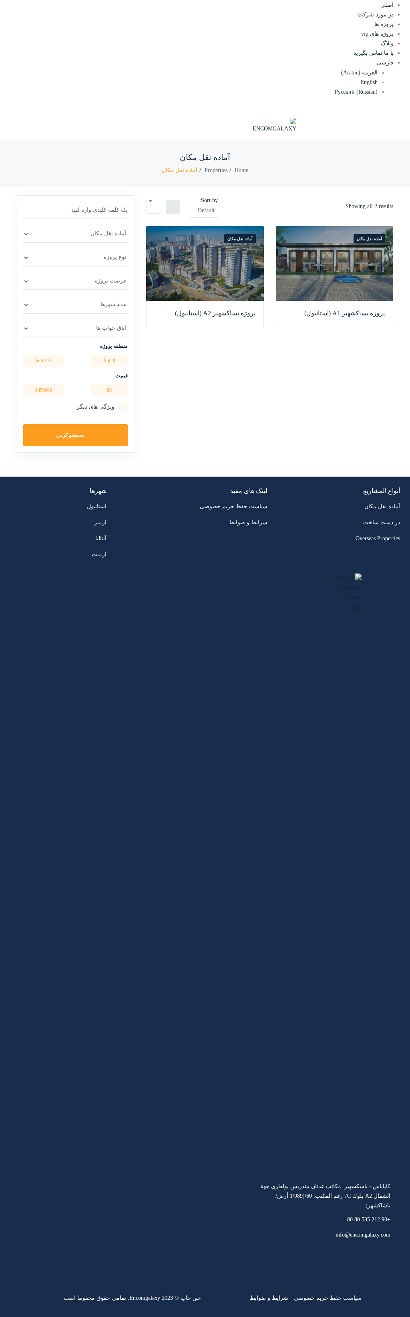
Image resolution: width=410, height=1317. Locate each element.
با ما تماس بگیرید (374, 53)
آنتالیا (101, 538)
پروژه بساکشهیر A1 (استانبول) (344, 313)
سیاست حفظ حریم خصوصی (233, 506)
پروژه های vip (377, 34)
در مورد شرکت (376, 15)
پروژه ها (384, 24)
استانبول (97, 506)
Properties (216, 170)
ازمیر (100, 522)
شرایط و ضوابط (248, 522)
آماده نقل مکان (369, 239)
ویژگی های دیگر (96, 407)
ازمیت (99, 554)
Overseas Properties (378, 538)
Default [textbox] (206, 210)
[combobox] (204, 210)
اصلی (387, 5)
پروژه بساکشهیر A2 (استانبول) (215, 313)
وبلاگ (387, 43)
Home (241, 170)
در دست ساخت (381, 522)
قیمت (121, 375)
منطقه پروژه (114, 346)
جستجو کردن (71, 435)
